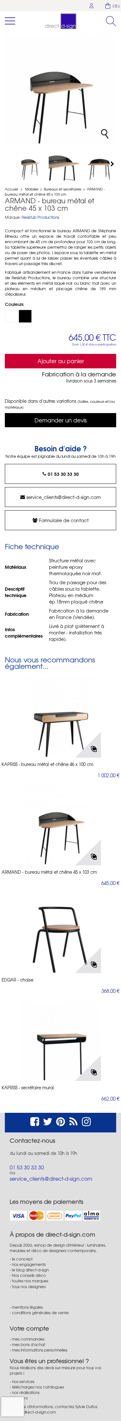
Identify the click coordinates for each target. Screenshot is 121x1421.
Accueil (11, 188)
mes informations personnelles (39, 1350)
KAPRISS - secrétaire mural (28, 1087)
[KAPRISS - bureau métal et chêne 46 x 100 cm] (60, 717)
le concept (22, 1259)
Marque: (13, 217)
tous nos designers (29, 1286)
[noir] (25, 316)
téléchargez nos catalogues (38, 1387)
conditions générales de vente (40, 1312)
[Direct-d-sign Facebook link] (34, 1120)
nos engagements (29, 1264)
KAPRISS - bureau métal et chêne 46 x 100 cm (47, 764)
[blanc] (11, 316)
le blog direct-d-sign (30, 1270)
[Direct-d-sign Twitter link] (48, 1120)
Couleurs (15, 304)
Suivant (113, 164)
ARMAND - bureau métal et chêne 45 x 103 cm (49, 872)
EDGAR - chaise (17, 980)
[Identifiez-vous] (91, 5)
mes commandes (28, 1339)
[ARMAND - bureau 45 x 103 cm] (30, 164)
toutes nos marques (30, 1281)
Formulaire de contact (64, 520)
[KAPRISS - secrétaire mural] (60, 1041)
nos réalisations (26, 1392)
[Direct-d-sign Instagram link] (86, 1120)
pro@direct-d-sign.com (34, 1412)
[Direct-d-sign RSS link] (73, 1120)
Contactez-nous (32, 1140)
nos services (23, 1381)
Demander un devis (61, 420)
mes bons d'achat (28, 1344)
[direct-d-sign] (61, 21)
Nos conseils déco (29, 1275)
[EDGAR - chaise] (60, 933)
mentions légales (27, 1307)
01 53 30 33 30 (63, 473)
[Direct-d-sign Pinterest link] (60, 1120)
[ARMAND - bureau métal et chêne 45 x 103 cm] (65, 164)
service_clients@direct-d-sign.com (63, 497)
